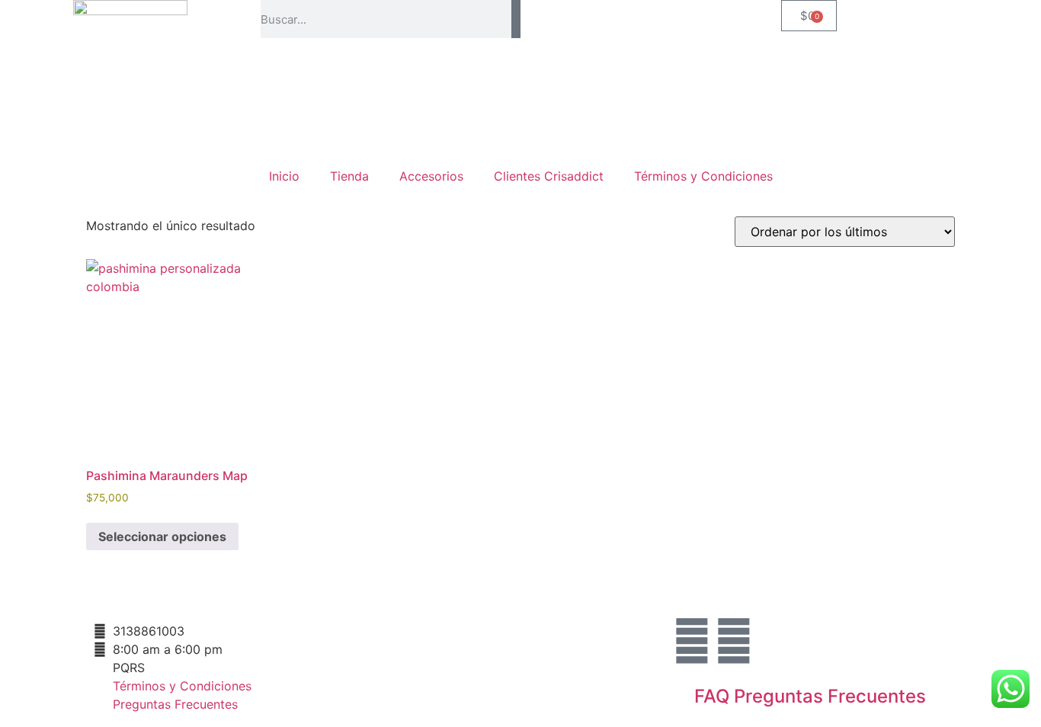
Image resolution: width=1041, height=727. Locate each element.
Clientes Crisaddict (549, 176)
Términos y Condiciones (703, 176)
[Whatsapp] (734, 641)
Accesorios (431, 176)
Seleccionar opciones (162, 536)
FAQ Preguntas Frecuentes (810, 696)
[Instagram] (692, 641)
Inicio (284, 176)
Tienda (349, 176)
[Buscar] (515, 19)
